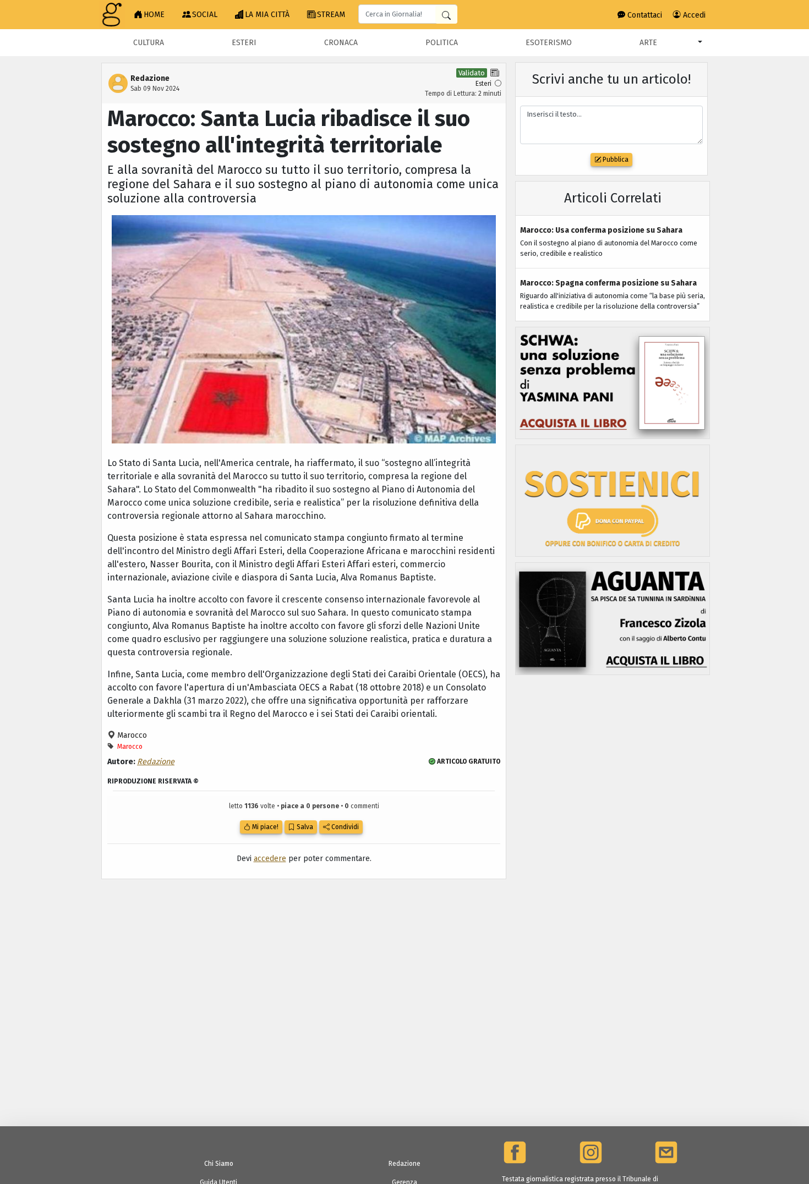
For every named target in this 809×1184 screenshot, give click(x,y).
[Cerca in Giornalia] (446, 15)
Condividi (344, 827)
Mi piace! (264, 827)
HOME (154, 14)
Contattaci (643, 15)
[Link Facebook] (515, 1152)
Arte (648, 42)
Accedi (693, 15)
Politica (441, 42)
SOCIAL (204, 14)
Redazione (155, 761)
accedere (270, 858)
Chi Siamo (218, 1163)
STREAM (331, 14)
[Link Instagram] (591, 1152)
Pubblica (614, 159)
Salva (304, 827)
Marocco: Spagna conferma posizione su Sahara (608, 283)
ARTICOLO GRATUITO (467, 761)
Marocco (131, 735)
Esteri (244, 42)
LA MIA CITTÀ (267, 14)
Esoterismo (549, 42)
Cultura (148, 42)
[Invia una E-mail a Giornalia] (666, 1152)
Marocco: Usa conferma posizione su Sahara (601, 230)
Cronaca (341, 42)
